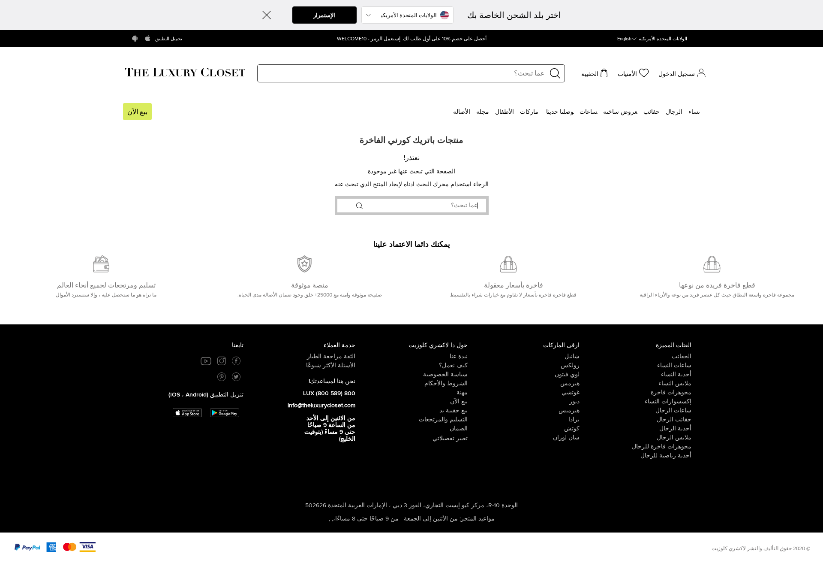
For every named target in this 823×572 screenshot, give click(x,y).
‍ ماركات (530, 112)
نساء (694, 112)
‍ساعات (588, 112)
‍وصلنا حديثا (560, 112)
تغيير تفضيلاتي (450, 439)
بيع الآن (137, 112)
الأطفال (504, 112)
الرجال (674, 112)
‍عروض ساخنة (620, 112)
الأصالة (461, 112)
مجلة (482, 112)
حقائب (651, 112)
